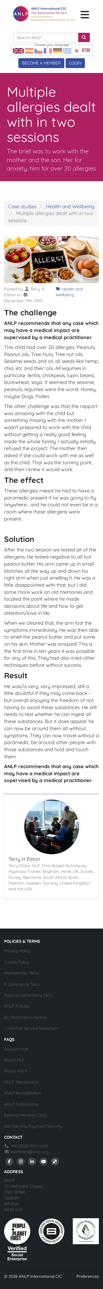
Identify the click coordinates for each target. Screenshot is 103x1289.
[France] (48, 50)
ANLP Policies (16, 1006)
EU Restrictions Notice (25, 1017)
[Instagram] (21, 1161)
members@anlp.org (29, 1151)
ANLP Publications (21, 1104)
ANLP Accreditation (22, 1093)
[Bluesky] (55, 1161)
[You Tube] (43, 1161)
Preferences (88, 1276)
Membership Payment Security (33, 1126)
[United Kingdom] (18, 50)
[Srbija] (86, 50)
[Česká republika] (38, 50)
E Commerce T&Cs (22, 984)
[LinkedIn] (32, 1161)
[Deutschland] (57, 50)
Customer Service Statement (31, 1028)
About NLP (14, 1059)
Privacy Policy (17, 950)
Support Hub (16, 1049)
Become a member (41, 63)
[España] (29, 50)
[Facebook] (9, 1161)
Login (75, 63)
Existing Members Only (25, 1115)
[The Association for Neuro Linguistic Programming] (44, 13)
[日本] (77, 50)
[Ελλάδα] (67, 50)
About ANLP (15, 1070)
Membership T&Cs (21, 973)
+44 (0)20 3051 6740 (28, 1146)
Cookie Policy (16, 962)
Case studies (22, 206)
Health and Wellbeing (70, 206)
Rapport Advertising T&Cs (28, 995)
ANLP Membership (21, 1082)
